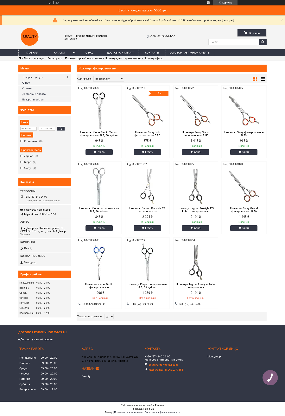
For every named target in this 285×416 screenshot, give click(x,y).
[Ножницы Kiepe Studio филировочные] (99, 262)
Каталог (59, 52)
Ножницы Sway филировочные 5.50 (244, 134)
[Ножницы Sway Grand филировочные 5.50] (196, 110)
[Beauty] (30, 47)
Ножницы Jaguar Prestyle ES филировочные (147, 210)
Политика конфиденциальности (162, 412)
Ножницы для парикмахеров (123, 58)
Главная (32, 52)
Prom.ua (159, 405)
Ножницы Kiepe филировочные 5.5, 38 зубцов (147, 286)
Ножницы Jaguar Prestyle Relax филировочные (195, 286)
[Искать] (263, 42)
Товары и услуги (34, 58)
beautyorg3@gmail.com (37, 209)
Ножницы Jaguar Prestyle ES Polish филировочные (196, 210)
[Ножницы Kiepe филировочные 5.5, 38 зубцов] (147, 262)
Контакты (152, 52)
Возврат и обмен (33, 99)
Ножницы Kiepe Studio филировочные (99, 286)
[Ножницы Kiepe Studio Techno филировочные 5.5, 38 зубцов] (99, 110)
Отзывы (27, 88)
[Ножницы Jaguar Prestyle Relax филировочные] (196, 262)
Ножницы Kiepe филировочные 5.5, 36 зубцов (99, 210)
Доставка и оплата (120, 52)
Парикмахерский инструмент (83, 58)
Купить (100, 152)
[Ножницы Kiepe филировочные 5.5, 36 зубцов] (99, 186)
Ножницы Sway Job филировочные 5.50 (147, 134)
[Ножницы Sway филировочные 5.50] (244, 110)
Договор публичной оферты (190, 52)
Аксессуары (55, 58)
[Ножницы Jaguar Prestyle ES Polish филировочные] (196, 186)
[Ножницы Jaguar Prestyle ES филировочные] (147, 186)
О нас (89, 52)
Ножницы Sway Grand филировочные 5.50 (196, 134)
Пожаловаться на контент (128, 412)
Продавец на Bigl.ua (142, 408)
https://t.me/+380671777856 (40, 214)
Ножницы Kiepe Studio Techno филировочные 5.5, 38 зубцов (99, 134)
